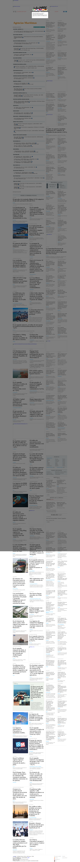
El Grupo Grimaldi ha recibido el (62, 277)
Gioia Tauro (57, 460)
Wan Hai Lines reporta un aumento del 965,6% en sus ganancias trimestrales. (62, 263)
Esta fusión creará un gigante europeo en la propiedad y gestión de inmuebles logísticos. (36, 616)
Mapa (64, 467)
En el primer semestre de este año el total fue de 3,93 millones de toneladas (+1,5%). (20, 394)
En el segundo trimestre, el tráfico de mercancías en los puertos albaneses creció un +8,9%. (37, 731)
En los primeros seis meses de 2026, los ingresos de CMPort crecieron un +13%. (62, 54)
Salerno (64, 460)
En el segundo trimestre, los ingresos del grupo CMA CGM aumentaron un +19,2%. (37, 761)
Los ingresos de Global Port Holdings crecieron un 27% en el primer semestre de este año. (36, 624)
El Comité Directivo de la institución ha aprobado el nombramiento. (50, 30)
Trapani (64, 463)
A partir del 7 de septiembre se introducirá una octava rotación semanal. (62, 161)
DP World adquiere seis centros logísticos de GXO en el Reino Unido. (50, 355)
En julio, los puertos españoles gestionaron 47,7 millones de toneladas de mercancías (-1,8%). (56, 130)
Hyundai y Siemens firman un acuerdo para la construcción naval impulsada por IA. (36, 825)
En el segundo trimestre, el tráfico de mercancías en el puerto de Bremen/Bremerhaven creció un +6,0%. (28, 326)
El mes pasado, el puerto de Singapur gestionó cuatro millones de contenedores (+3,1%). (37, 386)
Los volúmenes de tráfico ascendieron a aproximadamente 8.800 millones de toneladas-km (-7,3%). (36, 679)
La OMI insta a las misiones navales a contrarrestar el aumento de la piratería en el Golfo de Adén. (19, 297)
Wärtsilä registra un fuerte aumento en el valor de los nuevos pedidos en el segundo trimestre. (62, 720)
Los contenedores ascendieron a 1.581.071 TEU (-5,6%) (56, 135)
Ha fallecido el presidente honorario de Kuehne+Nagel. (62, 105)
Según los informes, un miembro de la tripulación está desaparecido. (50, 402)
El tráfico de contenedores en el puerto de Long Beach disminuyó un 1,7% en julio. (50, 207)
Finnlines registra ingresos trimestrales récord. (62, 434)
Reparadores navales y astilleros (61, 471)
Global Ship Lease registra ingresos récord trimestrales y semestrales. (50, 372)
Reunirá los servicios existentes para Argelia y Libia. (62, 77)
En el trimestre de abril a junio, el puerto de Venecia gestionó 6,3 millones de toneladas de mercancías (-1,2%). (50, 331)
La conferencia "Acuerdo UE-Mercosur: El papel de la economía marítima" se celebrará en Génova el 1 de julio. (51, 484)
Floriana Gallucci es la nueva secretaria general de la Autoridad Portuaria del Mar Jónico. (50, 25)
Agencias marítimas (50, 474)
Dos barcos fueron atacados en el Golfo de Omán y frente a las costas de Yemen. (37, 531)
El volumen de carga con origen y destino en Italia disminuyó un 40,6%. (50, 285)
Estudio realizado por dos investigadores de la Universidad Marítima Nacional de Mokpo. (20, 555)
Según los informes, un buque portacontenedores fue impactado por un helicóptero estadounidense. (37, 537)
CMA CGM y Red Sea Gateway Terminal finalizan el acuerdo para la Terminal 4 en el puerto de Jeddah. (37, 296)
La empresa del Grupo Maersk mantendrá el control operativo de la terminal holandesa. (37, 361)
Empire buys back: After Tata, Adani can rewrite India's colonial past (61, 504)
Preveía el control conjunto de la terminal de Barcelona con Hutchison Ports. (50, 309)
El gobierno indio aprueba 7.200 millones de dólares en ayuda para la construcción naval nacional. (37, 793)
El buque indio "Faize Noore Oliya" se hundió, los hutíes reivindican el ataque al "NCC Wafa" (37, 600)
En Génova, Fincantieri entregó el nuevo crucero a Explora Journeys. (37, 843)
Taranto (64, 462)
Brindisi (48, 462)
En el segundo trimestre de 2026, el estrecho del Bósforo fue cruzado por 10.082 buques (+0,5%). (19, 652)
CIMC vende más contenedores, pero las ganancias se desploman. (62, 36)
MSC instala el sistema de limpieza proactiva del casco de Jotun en (50, 263)
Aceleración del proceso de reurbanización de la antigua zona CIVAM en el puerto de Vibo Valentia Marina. (50, 316)
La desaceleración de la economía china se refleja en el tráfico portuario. (36, 312)
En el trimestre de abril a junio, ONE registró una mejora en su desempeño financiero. (20, 624)
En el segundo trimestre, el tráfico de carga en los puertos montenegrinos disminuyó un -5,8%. (50, 278)
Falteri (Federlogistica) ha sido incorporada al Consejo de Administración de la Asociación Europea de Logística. (62, 688)
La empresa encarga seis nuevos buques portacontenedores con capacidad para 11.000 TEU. (62, 270)
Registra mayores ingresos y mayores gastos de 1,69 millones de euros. (50, 555)
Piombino (57, 465)
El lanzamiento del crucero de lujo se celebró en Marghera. (50, 95)
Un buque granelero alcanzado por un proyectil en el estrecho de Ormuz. (50, 397)
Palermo (56, 464)
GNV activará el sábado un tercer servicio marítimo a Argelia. (50, 382)
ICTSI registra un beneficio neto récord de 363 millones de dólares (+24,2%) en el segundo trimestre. (50, 425)
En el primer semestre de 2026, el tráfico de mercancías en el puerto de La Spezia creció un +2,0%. (20, 444)
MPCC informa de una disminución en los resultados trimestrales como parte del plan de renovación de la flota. (50, 108)
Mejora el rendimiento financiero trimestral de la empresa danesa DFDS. (50, 222)
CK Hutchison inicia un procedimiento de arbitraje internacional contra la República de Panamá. (20, 354)
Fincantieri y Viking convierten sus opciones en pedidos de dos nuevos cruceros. (20, 337)
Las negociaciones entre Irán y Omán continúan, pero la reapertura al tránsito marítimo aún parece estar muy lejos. (36, 586)
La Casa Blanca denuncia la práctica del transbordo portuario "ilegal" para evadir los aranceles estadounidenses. (36, 282)
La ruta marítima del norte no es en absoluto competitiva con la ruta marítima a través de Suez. (20, 548)
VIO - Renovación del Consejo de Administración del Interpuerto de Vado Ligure (62, 663)
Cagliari (48, 463)
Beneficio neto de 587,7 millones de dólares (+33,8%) (50, 198)
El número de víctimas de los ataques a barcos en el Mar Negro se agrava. (62, 734)
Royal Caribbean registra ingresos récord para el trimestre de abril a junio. (19, 761)
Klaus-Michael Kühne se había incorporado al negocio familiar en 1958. (62, 110)
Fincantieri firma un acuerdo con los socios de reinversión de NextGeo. (62, 604)
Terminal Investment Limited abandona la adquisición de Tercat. (50, 303)
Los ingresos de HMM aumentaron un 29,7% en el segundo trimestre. (20, 486)
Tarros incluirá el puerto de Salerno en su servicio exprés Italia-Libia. (62, 95)
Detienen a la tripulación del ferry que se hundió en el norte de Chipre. (62, 24)
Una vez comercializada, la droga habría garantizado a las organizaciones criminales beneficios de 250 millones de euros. (50, 726)
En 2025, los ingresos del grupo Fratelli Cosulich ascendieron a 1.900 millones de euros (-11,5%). (50, 292)
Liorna (56, 462)
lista (53, 467)
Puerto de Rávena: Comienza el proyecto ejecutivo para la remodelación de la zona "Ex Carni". (62, 141)
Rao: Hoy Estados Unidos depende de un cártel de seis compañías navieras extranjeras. (36, 753)
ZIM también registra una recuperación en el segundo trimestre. (36, 372)
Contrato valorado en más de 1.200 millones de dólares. (50, 743)
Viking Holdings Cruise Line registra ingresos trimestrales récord (50, 193)
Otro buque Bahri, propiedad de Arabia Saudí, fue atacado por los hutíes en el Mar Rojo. (50, 576)
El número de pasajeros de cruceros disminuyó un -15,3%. (50, 338)
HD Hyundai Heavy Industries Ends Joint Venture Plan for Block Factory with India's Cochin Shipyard (51, 505)
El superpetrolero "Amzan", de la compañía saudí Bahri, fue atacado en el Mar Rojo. (20, 305)
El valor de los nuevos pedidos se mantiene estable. (50, 679)
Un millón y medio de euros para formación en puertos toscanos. (62, 549)
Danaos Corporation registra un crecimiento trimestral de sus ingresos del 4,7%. (62, 383)
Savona (64, 461)
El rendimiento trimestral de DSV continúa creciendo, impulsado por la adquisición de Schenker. (50, 687)
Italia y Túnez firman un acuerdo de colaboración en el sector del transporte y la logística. (62, 563)
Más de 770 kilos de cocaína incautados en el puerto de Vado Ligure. (50, 720)
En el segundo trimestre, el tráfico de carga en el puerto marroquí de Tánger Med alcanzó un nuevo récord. (37, 211)
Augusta (48, 460)
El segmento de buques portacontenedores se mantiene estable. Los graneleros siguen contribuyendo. (62, 390)
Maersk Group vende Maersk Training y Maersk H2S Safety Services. (62, 315)
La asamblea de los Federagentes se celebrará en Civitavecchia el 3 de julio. (61, 482)
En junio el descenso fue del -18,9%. (19, 463)
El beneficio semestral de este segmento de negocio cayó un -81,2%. (62, 42)
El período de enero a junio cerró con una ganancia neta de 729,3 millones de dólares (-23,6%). (20, 270)
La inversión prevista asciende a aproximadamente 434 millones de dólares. (36, 303)
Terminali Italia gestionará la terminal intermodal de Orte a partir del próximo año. (50, 563)
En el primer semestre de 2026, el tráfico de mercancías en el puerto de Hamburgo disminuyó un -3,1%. (37, 471)
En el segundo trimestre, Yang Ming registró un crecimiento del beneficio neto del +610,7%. (19, 533)
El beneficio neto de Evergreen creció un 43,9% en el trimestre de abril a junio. (36, 486)
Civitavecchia (49, 465)
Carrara (48, 464)
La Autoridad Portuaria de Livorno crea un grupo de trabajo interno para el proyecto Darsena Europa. (56, 251)
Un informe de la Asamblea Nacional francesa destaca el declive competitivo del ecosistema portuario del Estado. (20, 669)
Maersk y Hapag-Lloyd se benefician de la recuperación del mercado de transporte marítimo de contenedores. (36, 499)
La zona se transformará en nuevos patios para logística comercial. (50, 323)
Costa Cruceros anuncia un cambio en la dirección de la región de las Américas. (62, 238)
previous (17, 27)
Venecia (64, 465)
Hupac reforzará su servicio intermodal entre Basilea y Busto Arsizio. (62, 156)
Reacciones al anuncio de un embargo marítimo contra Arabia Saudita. (50, 713)
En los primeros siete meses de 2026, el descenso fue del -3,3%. (50, 162)
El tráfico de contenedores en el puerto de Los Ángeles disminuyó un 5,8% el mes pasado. (62, 194)
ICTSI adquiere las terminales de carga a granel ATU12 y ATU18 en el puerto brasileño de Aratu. (62, 620)
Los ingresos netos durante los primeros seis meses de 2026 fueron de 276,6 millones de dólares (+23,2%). (50, 62)
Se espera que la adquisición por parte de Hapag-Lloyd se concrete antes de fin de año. (36, 377)
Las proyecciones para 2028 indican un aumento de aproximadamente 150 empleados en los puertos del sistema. (62, 542)
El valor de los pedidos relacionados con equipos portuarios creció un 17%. (50, 642)
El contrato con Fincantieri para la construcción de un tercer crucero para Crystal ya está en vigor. (19, 583)
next (20, 27)
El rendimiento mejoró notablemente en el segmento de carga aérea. (50, 656)
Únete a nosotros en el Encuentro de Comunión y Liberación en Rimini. (50, 141)
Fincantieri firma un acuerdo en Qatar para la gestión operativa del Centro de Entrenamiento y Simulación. (62, 703)
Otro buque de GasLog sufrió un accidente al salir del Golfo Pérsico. (62, 424)
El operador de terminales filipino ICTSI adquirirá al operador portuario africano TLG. (28, 200)
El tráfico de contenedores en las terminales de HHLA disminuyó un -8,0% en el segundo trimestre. (62, 223)
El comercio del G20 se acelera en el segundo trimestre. (20, 245)
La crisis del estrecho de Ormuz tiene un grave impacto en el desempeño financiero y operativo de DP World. (37, 458)
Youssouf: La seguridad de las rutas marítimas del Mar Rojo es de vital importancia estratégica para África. (19, 851)
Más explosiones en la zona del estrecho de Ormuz (37, 580)
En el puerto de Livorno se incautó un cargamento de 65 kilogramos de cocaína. (62, 118)
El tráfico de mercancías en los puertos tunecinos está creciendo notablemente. (37, 444)
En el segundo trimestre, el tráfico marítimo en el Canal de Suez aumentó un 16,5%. (36, 638)
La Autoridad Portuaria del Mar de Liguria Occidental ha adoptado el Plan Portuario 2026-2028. (62, 535)
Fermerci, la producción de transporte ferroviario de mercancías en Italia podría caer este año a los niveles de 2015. (20, 794)
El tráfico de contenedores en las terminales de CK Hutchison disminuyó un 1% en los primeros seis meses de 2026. (20, 471)
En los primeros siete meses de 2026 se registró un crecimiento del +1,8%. (62, 200)
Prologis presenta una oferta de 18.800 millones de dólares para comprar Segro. (36, 610)
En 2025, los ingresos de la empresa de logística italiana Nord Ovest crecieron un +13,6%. (62, 593)
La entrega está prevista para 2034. (19, 589)
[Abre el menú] (13, 11)
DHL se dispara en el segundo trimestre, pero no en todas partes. (62, 355)
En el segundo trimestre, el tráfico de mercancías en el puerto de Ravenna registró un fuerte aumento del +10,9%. (62, 330)
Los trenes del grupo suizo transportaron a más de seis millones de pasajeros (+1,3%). (20, 286)
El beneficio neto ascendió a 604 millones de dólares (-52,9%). (50, 597)
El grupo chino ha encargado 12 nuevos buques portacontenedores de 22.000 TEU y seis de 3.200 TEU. (36, 238)
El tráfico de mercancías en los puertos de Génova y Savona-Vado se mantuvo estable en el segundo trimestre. (20, 516)
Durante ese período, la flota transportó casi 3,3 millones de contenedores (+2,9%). (19, 631)
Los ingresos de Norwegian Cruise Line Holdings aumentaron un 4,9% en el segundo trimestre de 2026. (36, 717)
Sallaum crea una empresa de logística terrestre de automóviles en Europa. (50, 169)
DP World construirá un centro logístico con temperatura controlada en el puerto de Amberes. (62, 372)
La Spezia (57, 461)
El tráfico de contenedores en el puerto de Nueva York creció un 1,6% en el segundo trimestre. (50, 410)
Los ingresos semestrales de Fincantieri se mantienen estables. (19, 730)
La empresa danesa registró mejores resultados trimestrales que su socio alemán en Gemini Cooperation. (35, 507)
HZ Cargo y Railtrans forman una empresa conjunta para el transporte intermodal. (62, 410)
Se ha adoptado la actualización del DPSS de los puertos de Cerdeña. (50, 620)
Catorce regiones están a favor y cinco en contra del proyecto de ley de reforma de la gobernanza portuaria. (62, 635)
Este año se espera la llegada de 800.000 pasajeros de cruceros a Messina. (62, 397)
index (14, 27)
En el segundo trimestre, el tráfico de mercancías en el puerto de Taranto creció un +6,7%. (62, 169)
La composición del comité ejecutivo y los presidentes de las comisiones (62, 653)
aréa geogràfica (63, 187)
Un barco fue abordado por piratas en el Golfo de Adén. (36, 336)
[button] (66, 11)
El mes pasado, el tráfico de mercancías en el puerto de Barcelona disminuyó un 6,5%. (20, 414)
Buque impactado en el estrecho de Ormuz (37, 400)
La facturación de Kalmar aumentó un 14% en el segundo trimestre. (50, 674)
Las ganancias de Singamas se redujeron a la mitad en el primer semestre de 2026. (50, 37)
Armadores (48, 471)
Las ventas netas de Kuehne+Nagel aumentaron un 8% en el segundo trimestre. (50, 650)
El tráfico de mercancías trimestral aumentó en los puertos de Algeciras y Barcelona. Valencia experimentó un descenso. (50, 606)
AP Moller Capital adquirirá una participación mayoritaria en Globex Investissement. (20, 402)
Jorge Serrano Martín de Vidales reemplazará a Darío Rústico (62, 244)
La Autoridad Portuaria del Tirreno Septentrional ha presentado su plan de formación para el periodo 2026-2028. (62, 555)
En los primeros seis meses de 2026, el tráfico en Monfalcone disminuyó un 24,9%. (36, 784)
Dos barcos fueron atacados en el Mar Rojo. (36, 595)
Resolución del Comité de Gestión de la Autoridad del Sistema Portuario (50, 625)
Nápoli (56, 463)
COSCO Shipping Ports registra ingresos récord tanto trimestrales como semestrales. (50, 55)
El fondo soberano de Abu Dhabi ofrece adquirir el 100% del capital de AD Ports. (36, 413)
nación (61, 186)
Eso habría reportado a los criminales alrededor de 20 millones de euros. (62, 124)
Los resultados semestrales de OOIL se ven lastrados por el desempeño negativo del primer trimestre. (20, 263)
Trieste (64, 464)
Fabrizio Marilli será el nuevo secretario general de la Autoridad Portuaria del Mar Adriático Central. (50, 535)
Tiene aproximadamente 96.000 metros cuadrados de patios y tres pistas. (50, 569)
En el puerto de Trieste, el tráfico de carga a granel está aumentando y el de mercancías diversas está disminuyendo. (36, 776)
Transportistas (57, 474)
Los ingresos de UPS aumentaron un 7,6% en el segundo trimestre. (50, 592)
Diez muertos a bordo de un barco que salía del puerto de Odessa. (62, 740)
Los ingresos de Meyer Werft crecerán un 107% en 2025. (50, 69)
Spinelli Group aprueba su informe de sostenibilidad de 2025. (50, 435)
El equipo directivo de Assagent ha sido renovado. (62, 649)
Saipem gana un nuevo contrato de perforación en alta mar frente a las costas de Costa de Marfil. (62, 675)
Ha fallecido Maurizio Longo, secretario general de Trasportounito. (62, 291)
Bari (47, 461)
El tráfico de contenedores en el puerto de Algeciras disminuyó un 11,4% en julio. (50, 157)
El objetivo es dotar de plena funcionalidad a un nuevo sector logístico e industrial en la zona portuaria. (62, 149)
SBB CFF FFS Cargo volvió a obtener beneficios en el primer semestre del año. (20, 280)
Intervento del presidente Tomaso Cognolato (56, 518)
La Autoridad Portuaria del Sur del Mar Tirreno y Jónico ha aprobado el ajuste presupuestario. (50, 550)
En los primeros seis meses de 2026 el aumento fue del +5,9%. (62, 336)
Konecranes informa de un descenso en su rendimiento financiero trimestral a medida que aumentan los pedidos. (50, 635)
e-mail (31, 32)
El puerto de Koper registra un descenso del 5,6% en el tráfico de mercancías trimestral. (19, 457)
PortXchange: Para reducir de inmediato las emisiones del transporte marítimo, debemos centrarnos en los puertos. (20, 776)
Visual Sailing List (52, 184)
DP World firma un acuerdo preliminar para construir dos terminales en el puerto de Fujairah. (50, 663)
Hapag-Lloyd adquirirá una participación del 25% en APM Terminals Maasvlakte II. (37, 354)
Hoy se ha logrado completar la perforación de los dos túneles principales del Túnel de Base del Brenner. (62, 576)
